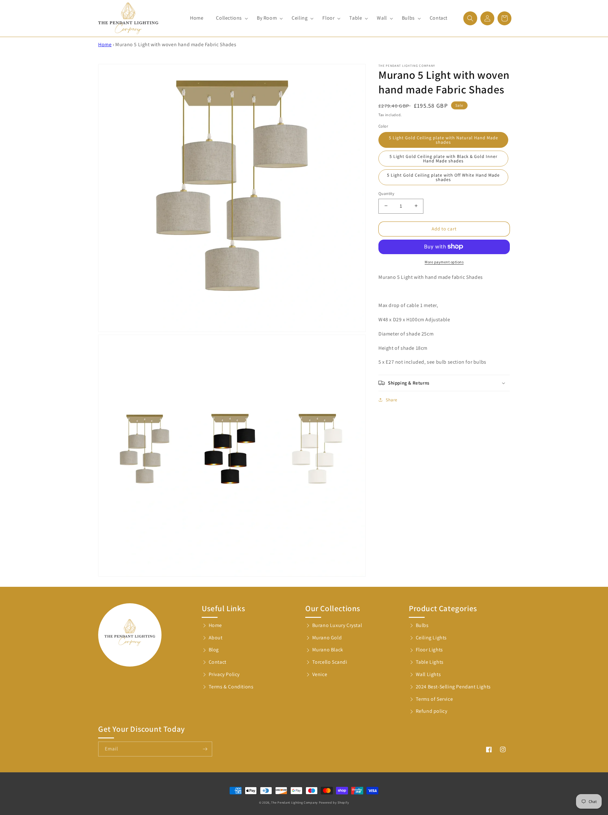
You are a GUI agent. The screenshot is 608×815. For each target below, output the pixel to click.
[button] (230, 18)
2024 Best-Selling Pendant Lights (453, 686)
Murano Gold (327, 637)
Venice (319, 674)
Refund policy (431, 711)
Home (104, 44)
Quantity (386, 193)
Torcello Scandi (329, 662)
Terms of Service (434, 699)
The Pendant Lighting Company (294, 802)
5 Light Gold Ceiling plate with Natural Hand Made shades (443, 140)
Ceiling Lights (431, 637)
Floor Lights (429, 649)
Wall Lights (428, 674)
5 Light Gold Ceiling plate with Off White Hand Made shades (443, 177)
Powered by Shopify (334, 802)
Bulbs (422, 625)
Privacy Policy (224, 674)
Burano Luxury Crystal (337, 625)
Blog (214, 649)
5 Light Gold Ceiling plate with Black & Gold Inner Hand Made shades (443, 158)
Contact (217, 662)
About (216, 637)
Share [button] (391, 400)
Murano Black (327, 649)
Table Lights (430, 662)
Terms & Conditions (231, 686)
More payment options (444, 261)
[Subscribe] (205, 749)
